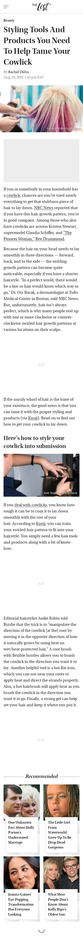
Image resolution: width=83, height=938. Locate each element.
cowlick (13, 195)
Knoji (33, 418)
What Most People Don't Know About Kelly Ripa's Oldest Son (58, 904)
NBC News (43, 208)
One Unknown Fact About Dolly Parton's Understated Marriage (21, 832)
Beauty (9, 20)
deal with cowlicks (30, 505)
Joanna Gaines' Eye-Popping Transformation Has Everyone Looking (21, 904)
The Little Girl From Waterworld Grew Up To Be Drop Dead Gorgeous (59, 834)
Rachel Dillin (18, 72)
